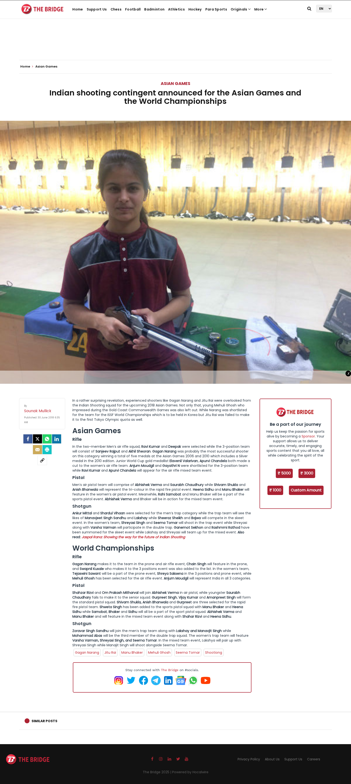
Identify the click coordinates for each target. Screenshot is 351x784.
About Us (272, 759)
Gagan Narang (87, 652)
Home (77, 9)
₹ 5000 (284, 473)
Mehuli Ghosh (159, 652)
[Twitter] (37, 439)
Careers (313, 759)
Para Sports (216, 9)
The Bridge (169, 670)
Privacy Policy (249, 759)
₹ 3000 (306, 473)
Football (133, 9)
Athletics (176, 9)
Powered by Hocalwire (190, 772)
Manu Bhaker (132, 652)
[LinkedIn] (56, 439)
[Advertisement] (175, 45)
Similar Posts (44, 721)
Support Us (97, 9)
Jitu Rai (110, 652)
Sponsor (308, 436)
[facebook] (28, 439)
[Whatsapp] (47, 439)
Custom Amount (306, 490)
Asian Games (175, 83)
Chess (116, 9)
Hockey (195, 9)
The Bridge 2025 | (157, 772)
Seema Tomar (188, 652)
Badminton (154, 9)
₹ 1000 (275, 490)
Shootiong (213, 652)
